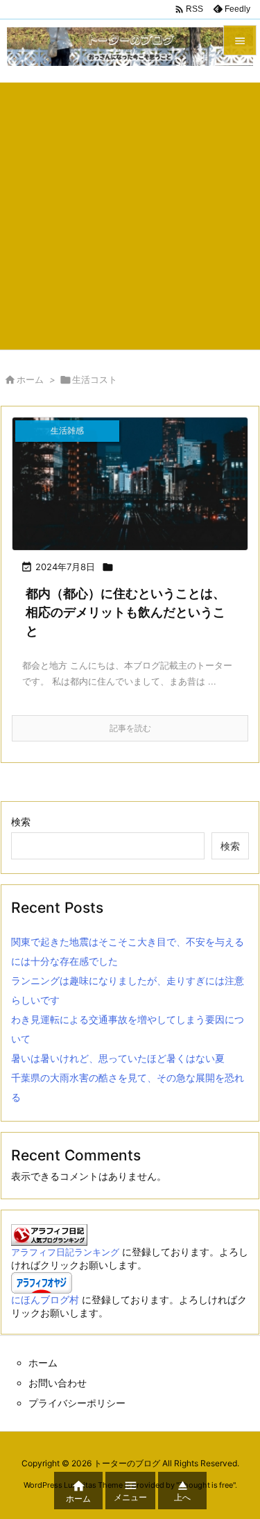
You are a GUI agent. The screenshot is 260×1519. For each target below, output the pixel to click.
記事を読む (130, 728)
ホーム (30, 379)
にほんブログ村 (45, 1299)
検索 (21, 821)
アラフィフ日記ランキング (65, 1252)
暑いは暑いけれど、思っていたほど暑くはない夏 (118, 1058)
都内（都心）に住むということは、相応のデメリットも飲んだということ (125, 612)
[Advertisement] (130, 213)
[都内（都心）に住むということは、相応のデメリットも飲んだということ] (130, 484)
